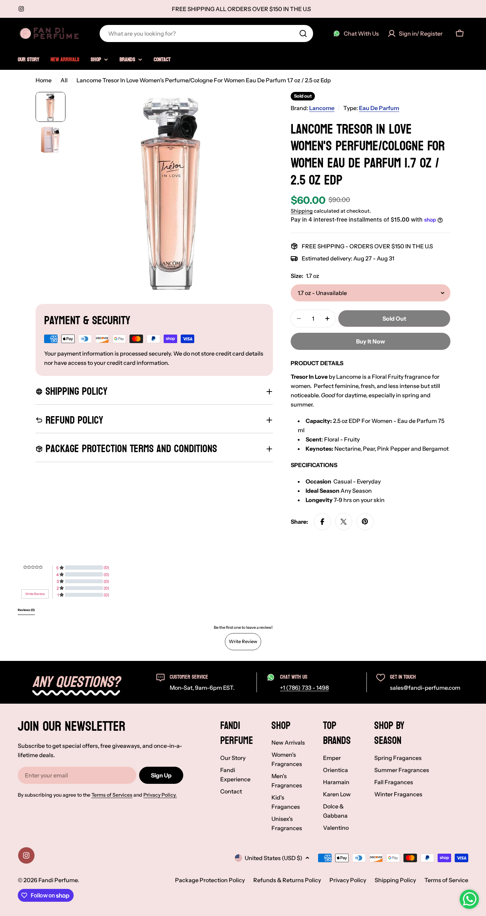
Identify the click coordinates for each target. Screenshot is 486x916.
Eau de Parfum (379, 108)
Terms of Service (446, 880)
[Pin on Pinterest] (365, 521)
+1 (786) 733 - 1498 (304, 687)
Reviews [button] (26, 610)
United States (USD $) (273, 857)
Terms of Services (111, 795)
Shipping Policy (395, 880)
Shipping (302, 211)
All (64, 80)
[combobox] (206, 33)
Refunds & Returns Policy (287, 880)
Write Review (243, 641)
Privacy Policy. (160, 795)
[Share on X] (343, 521)
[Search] (303, 33)
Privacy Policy (347, 880)
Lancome (321, 108)
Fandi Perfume (58, 880)
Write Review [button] (35, 594)
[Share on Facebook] (322, 521)
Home (44, 80)
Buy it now (370, 341)
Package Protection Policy (210, 880)
